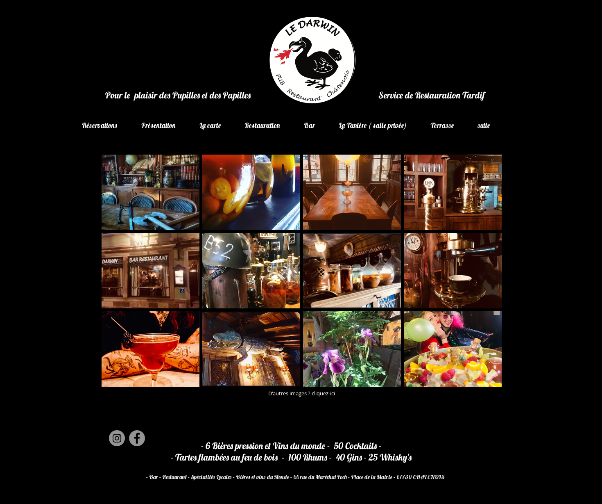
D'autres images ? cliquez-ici (301, 393)
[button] (150, 192)
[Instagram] (117, 438)
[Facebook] (137, 438)
